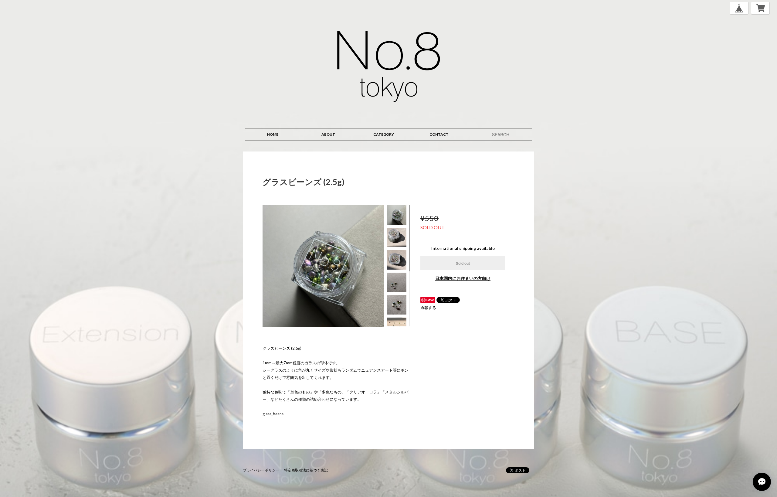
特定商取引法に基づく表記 (306, 470)
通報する (428, 307)
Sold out (463, 263)
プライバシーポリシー (261, 470)
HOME (272, 134)
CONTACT (439, 134)
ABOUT (328, 134)
